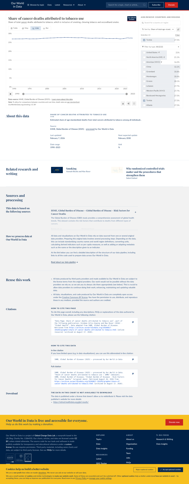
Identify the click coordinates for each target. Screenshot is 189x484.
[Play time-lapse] (10, 94)
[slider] (23, 94)
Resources (67, 5)
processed (90, 129)
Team (128, 453)
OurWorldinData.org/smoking (19, 104)
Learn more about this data (62, 99)
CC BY (33, 104)
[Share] (128, 103)
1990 (17, 94)
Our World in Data (17, 5)
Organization (131, 444)
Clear (177, 35)
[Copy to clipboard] (130, 322)
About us (130, 439)
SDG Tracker (101, 463)
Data (49, 5)
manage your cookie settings (100, 478)
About (80, 5)
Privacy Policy (81, 478)
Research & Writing (164, 439)
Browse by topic (37, 5)
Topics (98, 439)
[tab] (14, 28)
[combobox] (126, 5)
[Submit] (144, 5)
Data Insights (101, 449)
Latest (57, 5)
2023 (133, 94)
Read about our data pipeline (63, 262)
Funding (129, 449)
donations (42, 473)
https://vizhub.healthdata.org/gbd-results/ (71, 402)
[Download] (123, 103)
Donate (171, 5)
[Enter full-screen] (134, 103)
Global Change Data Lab (45, 436)
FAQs (49, 450)
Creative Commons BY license (75, 297)
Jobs (128, 458)
